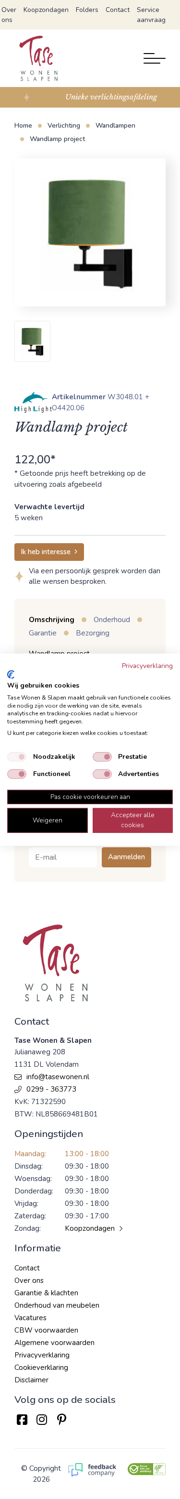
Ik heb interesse (46, 552)
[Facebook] (21, 1419)
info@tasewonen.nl (57, 1077)
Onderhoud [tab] (112, 619)
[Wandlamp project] (90, 232)
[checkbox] (16, 757)
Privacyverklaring (42, 1355)
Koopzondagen (46, 9)
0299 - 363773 (51, 1089)
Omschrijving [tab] (51, 619)
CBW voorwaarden (46, 1330)
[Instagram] (41, 1419)
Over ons (8, 14)
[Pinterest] (61, 1419)
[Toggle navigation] (155, 58)
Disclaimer (31, 1380)
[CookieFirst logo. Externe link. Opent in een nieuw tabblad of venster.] (10, 674)
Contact (118, 9)
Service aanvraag (151, 14)
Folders (87, 9)
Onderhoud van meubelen (56, 1305)
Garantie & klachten (46, 1293)
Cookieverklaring (41, 1367)
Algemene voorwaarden (54, 1342)
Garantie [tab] (43, 633)
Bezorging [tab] (92, 633)
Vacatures (30, 1318)
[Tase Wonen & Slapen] (38, 58)
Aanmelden (126, 857)
